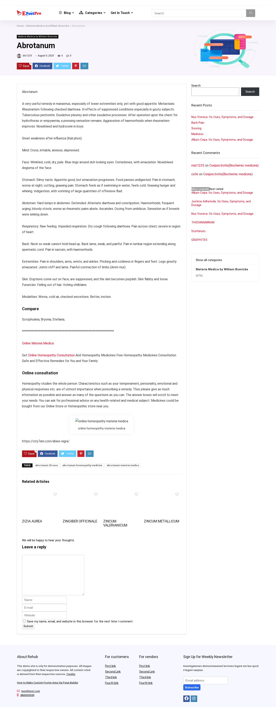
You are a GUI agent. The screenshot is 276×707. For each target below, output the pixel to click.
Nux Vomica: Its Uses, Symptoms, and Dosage (222, 117)
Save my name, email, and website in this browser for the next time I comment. (80, 621)
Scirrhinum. (198, 231)
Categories (93, 13)
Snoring (196, 128)
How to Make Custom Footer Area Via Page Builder (47, 682)
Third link (111, 677)
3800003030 (27, 695)
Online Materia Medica (38, 343)
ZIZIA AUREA (32, 521)
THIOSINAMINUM (202, 222)
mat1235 (197, 165)
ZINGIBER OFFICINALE (80, 521)
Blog (67, 13)
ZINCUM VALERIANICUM (115, 523)
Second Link (113, 671)
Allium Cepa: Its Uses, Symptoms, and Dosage (222, 139)
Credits (70, 674)
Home (20, 25)
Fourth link (111, 683)
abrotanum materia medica (123, 465)
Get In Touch (120, 13)
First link (110, 666)
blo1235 (27, 55)
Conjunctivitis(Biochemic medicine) (234, 165)
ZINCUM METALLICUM (161, 521)
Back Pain (197, 122)
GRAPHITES (199, 240)
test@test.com (30, 691)
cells (194, 174)
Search (196, 85)
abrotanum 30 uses (46, 465)
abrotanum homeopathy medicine (82, 465)
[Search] (250, 13)
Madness (197, 134)
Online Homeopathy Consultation (51, 355)
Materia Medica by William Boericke (47, 25)
